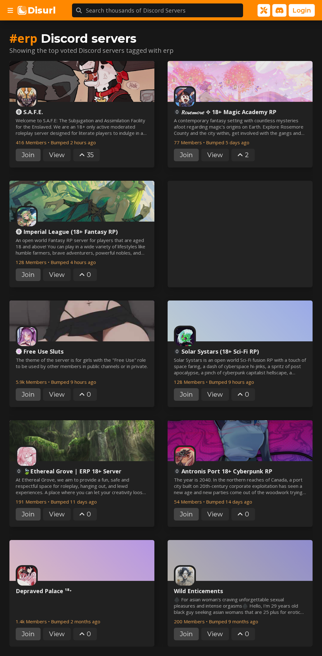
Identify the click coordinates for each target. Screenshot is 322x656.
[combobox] (164, 10)
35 (90, 155)
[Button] (10, 10)
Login (301, 10)
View (57, 155)
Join (28, 155)
